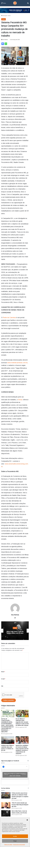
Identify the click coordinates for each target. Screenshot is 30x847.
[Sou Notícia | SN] (15, 3)
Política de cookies (8, 844)
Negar (15, 841)
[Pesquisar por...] (28, 4)
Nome (3, 671)
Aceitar (15, 836)
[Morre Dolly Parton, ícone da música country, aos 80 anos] (5, 813)
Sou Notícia (5, 39)
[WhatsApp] (6, 43)
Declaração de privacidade (19, 844)
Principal (4, 15)
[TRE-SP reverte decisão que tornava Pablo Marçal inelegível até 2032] (5, 805)
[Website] (15, 618)
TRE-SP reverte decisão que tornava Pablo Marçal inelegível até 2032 (20, 804)
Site (2, 686)
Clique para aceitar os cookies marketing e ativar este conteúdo (15, 774)
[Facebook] (2, 43)
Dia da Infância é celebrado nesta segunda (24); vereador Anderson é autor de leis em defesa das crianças (22, 722)
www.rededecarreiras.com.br (17, 362)
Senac (20, 399)
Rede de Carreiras (9, 317)
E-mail (3, 678)
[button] (27, 820)
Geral (9, 15)
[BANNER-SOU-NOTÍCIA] (15, 10)
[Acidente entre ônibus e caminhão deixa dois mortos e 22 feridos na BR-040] (7, 740)
